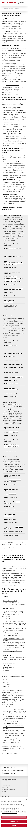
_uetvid (17, 446)
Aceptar (14, 825)
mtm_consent (12, 494)
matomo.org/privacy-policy (10, 601)
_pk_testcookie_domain (15, 248)
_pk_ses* (16, 432)
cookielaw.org (19, 289)
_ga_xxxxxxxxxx (8, 447)
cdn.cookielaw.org (8, 302)
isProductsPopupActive (10, 481)
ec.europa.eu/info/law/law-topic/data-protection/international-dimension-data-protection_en (13, 638)
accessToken (8, 280)
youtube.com (19, 364)
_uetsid (15, 345)
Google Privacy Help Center (16, 742)
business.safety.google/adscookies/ (12, 651)
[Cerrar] (26, 799)
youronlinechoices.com (12, 85)
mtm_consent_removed (15, 480)
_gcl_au (11, 345)
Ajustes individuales (14, 817)
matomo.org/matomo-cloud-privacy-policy (14, 604)
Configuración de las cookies (9, 551)
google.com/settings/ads (8, 704)
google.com (19, 353)
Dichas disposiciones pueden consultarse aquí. (12, 27)
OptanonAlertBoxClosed (10, 278)
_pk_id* (11, 432)
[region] (14, 812)
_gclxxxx (11, 444)
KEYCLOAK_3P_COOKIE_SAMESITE (13, 263)
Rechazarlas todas (14, 821)
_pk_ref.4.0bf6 (8, 446)
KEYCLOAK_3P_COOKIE (10, 264)
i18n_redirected (13, 277)
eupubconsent (17, 281)
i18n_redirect (20, 278)
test (13, 446)
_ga (16, 444)
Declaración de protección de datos (9, 812)
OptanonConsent (8, 281)
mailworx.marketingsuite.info (11, 389)
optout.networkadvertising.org (10, 94)
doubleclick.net (19, 377)
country (14, 280)
